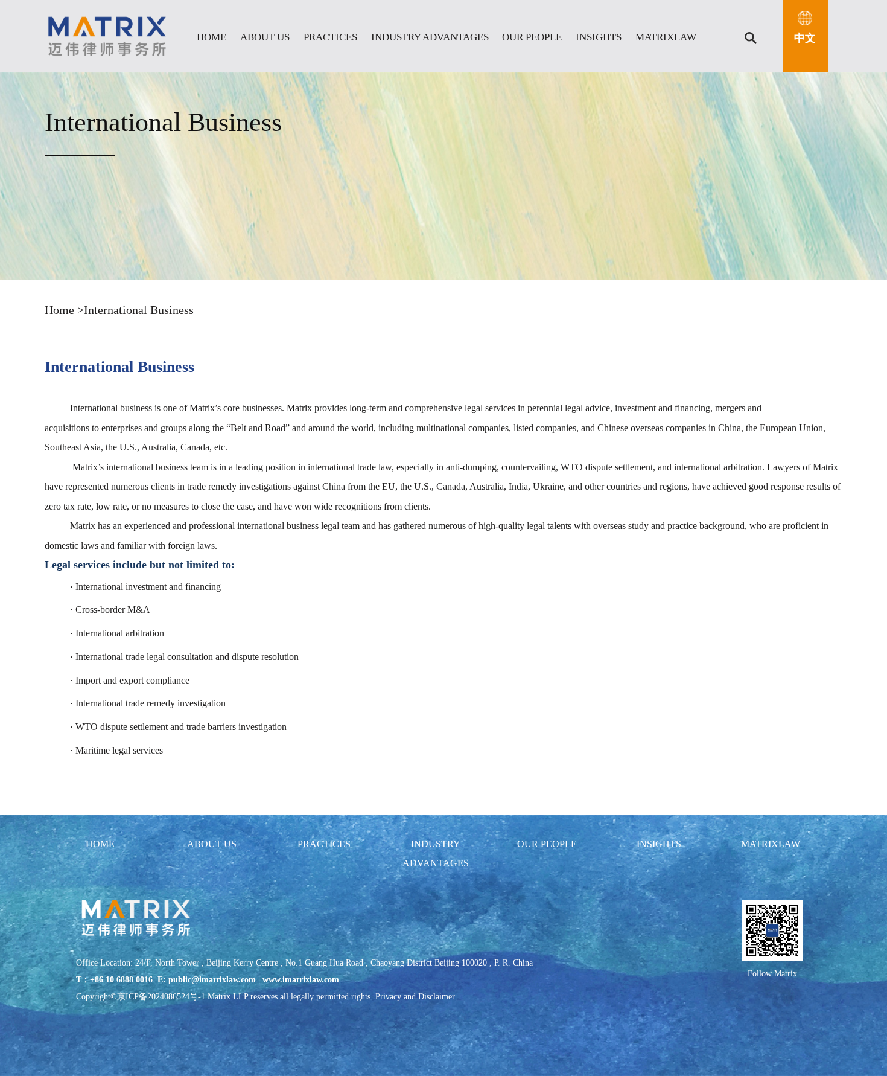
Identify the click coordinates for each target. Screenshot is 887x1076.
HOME (211, 37)
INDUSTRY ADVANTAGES (430, 37)
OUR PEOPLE (532, 37)
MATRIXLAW (665, 37)
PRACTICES (330, 37)
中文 (805, 38)
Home (61, 309)
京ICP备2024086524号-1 (161, 996)
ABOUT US (265, 37)
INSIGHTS (599, 37)
